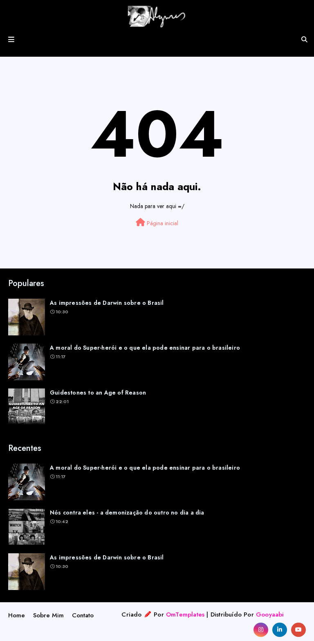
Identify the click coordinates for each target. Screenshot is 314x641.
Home (16, 615)
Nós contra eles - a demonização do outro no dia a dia (127, 512)
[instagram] (260, 630)
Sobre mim (48, 615)
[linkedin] (279, 630)
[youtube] (298, 630)
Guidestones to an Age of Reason (98, 392)
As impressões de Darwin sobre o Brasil (107, 303)
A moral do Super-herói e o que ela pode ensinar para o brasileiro (145, 348)
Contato (83, 615)
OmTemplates (185, 614)
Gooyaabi (270, 614)
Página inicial (161, 223)
